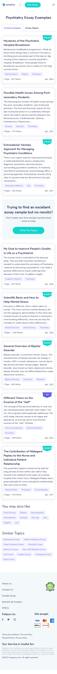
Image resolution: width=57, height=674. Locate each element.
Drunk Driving (9, 512)
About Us (7, 583)
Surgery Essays (24, 554)
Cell (28, 185)
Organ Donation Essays (14, 544)
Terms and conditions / (11, 634)
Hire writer (33, 5)
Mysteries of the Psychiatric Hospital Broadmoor (21, 43)
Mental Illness (11, 74)
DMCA (5, 607)
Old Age (35, 517)
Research (41, 379)
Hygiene (7, 522)
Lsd (16, 522)
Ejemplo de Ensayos (12, 601)
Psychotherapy (41, 489)
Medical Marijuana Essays (35, 539)
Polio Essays (9, 559)
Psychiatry (36, 74)
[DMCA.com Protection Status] (50, 587)
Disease (8, 126)
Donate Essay (9, 595)
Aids (45, 517)
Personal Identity (34, 428)
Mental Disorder (12, 327)
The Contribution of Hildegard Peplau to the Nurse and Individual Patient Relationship (23, 458)
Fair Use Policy (26, 634)
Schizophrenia (9, 517)
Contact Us (7, 589)
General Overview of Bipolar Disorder (22, 348)
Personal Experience (13, 428)
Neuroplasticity (37, 512)
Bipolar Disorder (12, 379)
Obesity (23, 512)
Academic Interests (13, 279)
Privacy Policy (21, 638)
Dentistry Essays (11, 549)
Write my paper (28, 230)
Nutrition (20, 126)
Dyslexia (23, 517)
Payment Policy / (8, 638)
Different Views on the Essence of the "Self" (18, 400)
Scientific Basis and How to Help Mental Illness (21, 300)
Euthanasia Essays (12, 539)
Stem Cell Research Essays (34, 549)
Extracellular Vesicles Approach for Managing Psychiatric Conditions (19, 149)
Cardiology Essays (43, 554)
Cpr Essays (8, 554)
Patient (25, 74)
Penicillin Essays (35, 544)
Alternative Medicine (14, 185)
